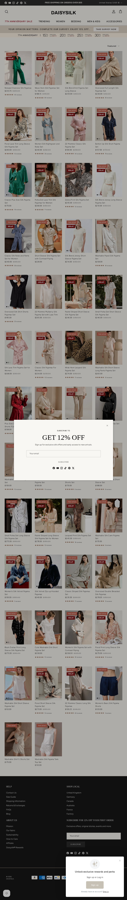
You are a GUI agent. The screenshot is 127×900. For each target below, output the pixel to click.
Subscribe (63, 462)
